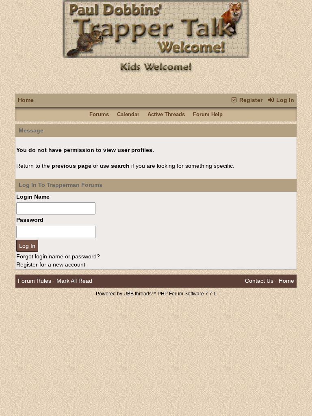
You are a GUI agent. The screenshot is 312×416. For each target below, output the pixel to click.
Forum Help (208, 114)
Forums (99, 114)
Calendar (128, 114)
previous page (71, 165)
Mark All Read (74, 280)
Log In (284, 100)
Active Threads (166, 114)
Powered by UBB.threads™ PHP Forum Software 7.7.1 (156, 294)
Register (250, 100)
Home (26, 100)
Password (29, 220)
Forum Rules (34, 280)
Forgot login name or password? (58, 256)
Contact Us (259, 280)
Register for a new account (50, 264)
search (120, 165)
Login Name (33, 196)
